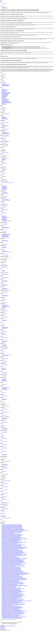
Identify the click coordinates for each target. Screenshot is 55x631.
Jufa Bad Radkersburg (5, 235)
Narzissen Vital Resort (5, 355)
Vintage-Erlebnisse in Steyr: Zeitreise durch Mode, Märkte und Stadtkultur (11, 601)
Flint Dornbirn (4, 149)
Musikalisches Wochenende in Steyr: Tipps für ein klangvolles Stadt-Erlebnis (11, 526)
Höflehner (3, 110)
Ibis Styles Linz (4, 220)
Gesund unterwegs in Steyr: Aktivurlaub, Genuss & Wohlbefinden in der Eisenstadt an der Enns (14, 572)
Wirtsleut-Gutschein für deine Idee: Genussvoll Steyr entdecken (10, 549)
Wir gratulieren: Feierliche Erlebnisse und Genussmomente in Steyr (10, 580)
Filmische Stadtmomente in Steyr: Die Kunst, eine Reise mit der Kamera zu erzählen (12, 574)
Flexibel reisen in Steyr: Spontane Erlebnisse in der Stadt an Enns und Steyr (11, 546)
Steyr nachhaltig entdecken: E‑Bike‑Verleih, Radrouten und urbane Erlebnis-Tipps (12, 607)
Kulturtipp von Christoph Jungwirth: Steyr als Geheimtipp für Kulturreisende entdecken (13, 593)
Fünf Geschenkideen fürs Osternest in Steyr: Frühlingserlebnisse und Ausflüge (12, 606)
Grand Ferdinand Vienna (5, 94)
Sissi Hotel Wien (4, 97)
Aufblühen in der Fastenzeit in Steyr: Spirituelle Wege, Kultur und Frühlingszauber (12, 582)
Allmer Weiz (3, 270)
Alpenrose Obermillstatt (5, 508)
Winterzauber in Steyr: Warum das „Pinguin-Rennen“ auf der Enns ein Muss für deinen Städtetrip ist (14, 585)
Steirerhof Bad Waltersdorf (5, 84)
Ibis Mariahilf (3, 98)
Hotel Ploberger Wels (4, 441)
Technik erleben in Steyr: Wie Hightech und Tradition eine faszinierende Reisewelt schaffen (13, 603)
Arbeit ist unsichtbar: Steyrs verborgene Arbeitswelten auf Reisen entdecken (11, 611)
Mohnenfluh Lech (4, 379)
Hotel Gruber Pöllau (4, 444)
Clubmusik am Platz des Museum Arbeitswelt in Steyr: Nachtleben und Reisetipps (12, 571)
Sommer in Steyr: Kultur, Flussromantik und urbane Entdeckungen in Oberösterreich (12, 565)
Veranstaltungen (4, 7)
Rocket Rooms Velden (5, 348)
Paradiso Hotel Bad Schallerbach (6, 200)
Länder (5, 628)
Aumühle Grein (4, 74)
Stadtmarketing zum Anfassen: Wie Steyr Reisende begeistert (9, 543)
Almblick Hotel (4, 415)
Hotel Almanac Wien (4, 96)
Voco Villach (3, 166)
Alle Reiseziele (2, 628)
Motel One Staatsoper (4, 95)
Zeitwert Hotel (4, 169)
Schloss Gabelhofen (4, 280)
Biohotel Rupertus (4, 118)
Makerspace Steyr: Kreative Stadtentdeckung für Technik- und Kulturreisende (12, 525)
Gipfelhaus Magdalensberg (5, 274)
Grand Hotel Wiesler (4, 188)
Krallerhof (3, 116)
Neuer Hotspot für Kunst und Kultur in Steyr (7, 605)
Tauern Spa (3, 351)
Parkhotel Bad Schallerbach (5, 199)
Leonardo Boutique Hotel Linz (6, 217)
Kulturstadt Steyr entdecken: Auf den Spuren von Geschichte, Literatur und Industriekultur (13, 579)
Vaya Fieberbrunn (4, 313)
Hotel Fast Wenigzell (4, 483)
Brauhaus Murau (4, 369)
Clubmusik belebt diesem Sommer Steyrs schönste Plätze (9, 587)
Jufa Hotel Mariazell (4, 395)
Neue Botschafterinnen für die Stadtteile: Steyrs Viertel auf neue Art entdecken (12, 527)
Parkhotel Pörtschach (4, 418)
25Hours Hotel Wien (4, 100)
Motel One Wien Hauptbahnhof (6, 93)
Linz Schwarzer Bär (4, 218)
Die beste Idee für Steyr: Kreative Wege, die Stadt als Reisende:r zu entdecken (12, 544)
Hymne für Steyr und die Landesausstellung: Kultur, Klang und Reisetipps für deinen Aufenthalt (14, 562)
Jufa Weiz (3, 271)
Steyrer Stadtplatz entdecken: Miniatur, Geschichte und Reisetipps (10, 616)
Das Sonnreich (4, 511)
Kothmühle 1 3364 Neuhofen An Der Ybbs (7, 182)
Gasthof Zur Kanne (4, 432)
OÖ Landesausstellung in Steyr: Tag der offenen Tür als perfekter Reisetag (11, 532)
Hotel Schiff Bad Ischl (5, 327)
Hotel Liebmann (4, 477)
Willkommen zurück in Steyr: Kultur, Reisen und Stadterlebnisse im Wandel (11, 594)
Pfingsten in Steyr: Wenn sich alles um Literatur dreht (8, 586)
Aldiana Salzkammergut (5, 193)
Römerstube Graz (4, 189)
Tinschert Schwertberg (5, 422)
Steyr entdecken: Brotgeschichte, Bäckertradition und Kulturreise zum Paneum (12, 576)
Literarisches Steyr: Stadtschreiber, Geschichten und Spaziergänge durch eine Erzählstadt (13, 583)
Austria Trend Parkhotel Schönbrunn (6, 102)
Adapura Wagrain (4, 399)
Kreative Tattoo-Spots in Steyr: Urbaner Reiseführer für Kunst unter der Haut (12, 542)
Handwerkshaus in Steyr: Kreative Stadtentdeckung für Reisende (10, 541)
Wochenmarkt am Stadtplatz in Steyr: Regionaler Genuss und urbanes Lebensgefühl (12, 551)
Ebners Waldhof (4, 264)
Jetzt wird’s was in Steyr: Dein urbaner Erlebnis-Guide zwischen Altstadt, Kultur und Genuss (14, 564)
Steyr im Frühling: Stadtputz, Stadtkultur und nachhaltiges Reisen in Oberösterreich (12, 617)
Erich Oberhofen (4, 375)
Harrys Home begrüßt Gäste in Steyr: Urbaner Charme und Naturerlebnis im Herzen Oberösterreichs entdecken (16, 573)
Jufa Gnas (3, 435)
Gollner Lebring (4, 212)
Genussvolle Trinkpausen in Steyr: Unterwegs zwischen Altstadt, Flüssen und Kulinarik (13, 588)
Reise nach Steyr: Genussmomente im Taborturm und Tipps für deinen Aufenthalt (12, 577)
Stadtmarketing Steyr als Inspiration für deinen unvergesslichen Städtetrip (11, 615)
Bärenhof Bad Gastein (5, 209)
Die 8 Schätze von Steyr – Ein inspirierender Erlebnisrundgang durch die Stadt (12, 550)
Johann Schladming (4, 344)
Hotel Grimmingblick (4, 192)
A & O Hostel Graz (4, 186)
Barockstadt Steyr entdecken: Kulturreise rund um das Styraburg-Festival (11, 570)
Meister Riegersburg (4, 429)
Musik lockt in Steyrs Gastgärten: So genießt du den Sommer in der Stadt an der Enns (13, 604)
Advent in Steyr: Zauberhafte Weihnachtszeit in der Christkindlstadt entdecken (12, 553)
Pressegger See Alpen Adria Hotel (6, 480)
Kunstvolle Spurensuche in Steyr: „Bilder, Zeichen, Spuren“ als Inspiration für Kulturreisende (14, 578)
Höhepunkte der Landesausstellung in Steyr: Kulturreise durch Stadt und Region (12, 528)
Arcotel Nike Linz (4, 216)
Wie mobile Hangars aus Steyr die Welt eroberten (8, 533)
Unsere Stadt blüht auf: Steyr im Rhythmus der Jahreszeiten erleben (10, 575)
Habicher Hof (3, 521)
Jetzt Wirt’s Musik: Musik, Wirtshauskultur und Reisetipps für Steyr (10, 581)
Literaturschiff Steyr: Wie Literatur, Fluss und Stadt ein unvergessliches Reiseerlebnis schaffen (14, 537)
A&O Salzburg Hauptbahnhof (6, 387)
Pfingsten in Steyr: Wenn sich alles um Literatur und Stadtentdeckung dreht (11, 597)
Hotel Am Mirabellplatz (5, 389)
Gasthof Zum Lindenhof (5, 236)
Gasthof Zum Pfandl (4, 328)
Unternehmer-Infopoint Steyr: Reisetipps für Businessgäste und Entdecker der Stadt (12, 599)
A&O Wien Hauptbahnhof (5, 89)
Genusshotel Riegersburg (5, 428)
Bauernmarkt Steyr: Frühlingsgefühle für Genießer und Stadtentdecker (11, 558)
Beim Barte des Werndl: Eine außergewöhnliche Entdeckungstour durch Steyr (12, 545)
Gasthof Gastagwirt (4, 331)
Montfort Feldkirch (4, 496)
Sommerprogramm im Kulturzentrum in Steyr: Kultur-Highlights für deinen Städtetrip (13, 548)
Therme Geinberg (4, 125)
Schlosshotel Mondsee (5, 295)
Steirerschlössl (4, 176)
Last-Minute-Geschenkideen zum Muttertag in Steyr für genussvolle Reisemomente (12, 534)
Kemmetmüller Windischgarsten (6, 133)
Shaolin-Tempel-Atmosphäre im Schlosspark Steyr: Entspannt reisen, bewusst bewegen (13, 529)
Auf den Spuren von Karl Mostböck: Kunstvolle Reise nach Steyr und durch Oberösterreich (13, 613)
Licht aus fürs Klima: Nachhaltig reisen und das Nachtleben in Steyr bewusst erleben (12, 610)
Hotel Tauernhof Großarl (5, 337)
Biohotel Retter (4, 77)
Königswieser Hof (4, 139)
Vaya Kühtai (3, 402)
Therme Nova (3, 107)
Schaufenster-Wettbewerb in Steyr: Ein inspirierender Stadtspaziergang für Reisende (12, 602)
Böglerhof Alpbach (4, 471)
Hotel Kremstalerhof (4, 361)
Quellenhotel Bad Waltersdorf (6, 85)
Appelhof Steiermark (4, 155)
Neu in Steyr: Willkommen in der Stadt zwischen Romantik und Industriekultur (12, 569)
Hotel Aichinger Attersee (5, 505)
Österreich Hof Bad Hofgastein (6, 306)
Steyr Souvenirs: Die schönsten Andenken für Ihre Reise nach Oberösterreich (12, 568)
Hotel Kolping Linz (4, 219)
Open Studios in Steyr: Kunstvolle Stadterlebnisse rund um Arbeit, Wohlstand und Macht (13, 591)
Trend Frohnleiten (4, 499)
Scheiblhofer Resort (4, 372)
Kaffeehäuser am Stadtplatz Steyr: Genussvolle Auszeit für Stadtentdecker (11, 555)
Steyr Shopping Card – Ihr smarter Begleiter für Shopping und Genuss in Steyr (12, 540)
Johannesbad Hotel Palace (5, 305)
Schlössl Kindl (4, 159)
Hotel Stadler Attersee (4, 267)
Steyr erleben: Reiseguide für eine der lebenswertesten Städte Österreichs (11, 609)
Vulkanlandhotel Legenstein (5, 158)
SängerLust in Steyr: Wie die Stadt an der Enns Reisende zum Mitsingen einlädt (12, 618)
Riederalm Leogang (4, 117)
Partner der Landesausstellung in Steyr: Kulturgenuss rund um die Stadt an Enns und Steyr (13, 566)
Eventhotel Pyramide (4, 196)
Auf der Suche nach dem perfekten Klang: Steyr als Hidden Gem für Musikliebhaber (12, 552)
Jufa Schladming (4, 345)
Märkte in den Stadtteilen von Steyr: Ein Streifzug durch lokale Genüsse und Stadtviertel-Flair (14, 559)
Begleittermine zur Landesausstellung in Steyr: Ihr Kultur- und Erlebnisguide (11, 524)
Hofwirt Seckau (4, 425)
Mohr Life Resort (4, 179)
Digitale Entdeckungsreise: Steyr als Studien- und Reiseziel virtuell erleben (11, 536)
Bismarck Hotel (4, 307)
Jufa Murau (3, 368)
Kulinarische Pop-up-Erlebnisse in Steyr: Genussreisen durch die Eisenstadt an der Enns (13, 612)
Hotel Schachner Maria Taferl (5, 113)
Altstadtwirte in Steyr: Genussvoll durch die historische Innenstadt (10, 608)
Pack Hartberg (4, 284)
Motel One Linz (4, 215)
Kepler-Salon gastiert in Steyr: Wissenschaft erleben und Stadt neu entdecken (11, 596)
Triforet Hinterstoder (4, 288)
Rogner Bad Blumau (4, 136)
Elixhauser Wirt (4, 173)
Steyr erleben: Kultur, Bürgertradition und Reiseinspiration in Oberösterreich (11, 590)
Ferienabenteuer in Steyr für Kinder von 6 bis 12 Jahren (9, 556)
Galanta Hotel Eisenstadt (5, 254)
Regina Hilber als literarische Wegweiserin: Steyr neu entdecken (10, 614)
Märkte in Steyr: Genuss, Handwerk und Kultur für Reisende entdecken (11, 589)
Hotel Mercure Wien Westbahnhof (6, 92)
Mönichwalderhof (4, 334)
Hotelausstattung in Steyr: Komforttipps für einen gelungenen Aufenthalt (11, 538)
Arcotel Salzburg (4, 388)
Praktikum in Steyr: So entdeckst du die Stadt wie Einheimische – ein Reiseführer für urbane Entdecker (15, 530)
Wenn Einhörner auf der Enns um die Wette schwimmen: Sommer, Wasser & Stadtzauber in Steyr (14, 554)
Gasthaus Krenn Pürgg (5, 474)
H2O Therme (3, 83)
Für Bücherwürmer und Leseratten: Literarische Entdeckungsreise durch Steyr (12, 535)
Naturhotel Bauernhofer (5, 358)
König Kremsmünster (4, 310)
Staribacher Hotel (4, 341)
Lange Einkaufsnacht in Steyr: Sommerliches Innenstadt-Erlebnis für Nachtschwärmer (13, 560)
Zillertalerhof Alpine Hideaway (6, 227)
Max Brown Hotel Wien (5, 99)
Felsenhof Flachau (4, 384)
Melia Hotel (3, 91)
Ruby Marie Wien (4, 104)
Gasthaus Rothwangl (4, 464)
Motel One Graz (4, 185)
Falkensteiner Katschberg (5, 152)
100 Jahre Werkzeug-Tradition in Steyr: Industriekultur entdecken (10, 557)
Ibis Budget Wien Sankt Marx (6, 101)
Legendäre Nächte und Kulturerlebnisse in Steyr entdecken (9, 598)
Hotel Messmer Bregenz (5, 277)
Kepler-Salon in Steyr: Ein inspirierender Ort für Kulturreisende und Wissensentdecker (13, 561)
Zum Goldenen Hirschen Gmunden (6, 251)
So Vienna (3, 103)
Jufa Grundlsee (4, 320)
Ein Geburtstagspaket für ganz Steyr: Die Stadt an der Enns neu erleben (11, 563)
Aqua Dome (3, 203)
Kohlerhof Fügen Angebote (5, 502)
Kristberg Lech (4, 380)
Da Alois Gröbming (4, 438)
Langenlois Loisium (4, 302)
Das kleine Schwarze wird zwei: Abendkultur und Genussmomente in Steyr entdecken (13, 595)
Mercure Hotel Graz (4, 187)
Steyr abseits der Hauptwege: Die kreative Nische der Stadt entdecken (11, 567)
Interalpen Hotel (4, 392)
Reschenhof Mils (4, 206)
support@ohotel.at (2, 627)
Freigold (3, 80)
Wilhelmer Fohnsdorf (4, 281)
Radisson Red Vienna (4, 90)
